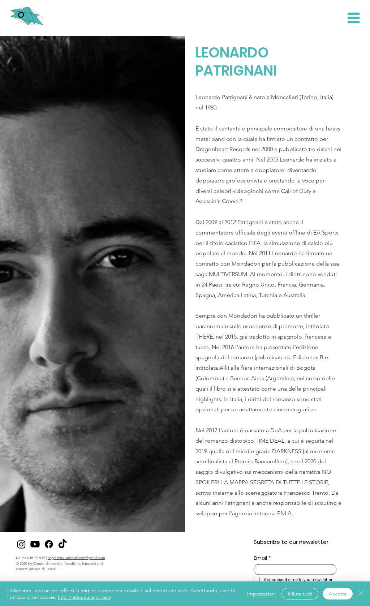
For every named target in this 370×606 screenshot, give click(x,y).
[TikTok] (62, 544)
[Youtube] (35, 544)
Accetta (338, 593)
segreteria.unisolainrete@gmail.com (76, 557)
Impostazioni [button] (261, 593)
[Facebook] (48, 544)
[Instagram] (21, 544)
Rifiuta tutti (300, 593)
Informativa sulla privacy (84, 597)
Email (262, 558)
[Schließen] (361, 593)
